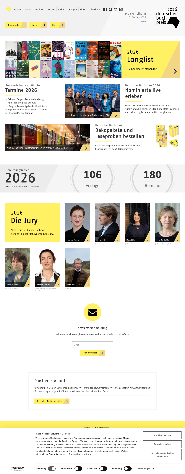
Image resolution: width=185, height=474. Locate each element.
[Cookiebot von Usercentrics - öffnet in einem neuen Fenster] (17, 469)
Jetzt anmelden (90, 353)
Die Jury (35, 25)
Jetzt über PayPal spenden (49, 401)
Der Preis (17, 9)
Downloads (39, 9)
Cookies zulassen (162, 435)
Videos (83, 9)
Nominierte (13, 25)
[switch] (78, 469)
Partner (51, 9)
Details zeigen (143, 469)
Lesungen (72, 9)
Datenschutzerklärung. (80, 454)
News (54, 25)
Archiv (61, 9)
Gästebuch (95, 9)
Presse (27, 9)
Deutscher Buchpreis (166, 18)
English (142, 21)
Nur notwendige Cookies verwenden (162, 454)
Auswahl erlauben (162, 444)
